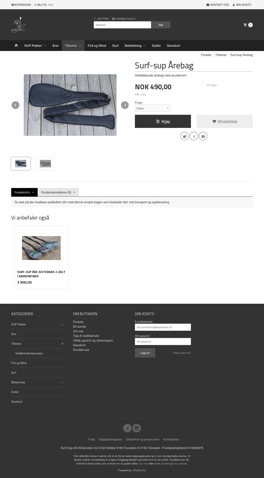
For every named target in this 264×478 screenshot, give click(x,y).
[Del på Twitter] (184, 136)
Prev (19, 104)
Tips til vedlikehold (86, 335)
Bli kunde (79, 326)
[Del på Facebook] (194, 136)
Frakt (91, 439)
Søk (160, 25)
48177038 (103, 18)
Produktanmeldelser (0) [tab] (56, 192)
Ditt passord (142, 336)
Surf (115, 45)
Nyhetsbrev (171, 439)
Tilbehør (71, 45)
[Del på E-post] (203, 136)
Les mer (144, 463)
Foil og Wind (97, 45)
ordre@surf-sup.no (125, 18)
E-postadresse (144, 321)
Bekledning (133, 45)
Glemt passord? (182, 353)
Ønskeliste (226, 121)
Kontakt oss (81, 349)
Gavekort (173, 45)
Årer (55, 45)
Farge (138, 102)
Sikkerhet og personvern (142, 439)
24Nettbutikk (139, 470)
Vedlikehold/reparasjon (29, 353)
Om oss (78, 331)
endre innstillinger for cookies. (171, 463)
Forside (206, 55)
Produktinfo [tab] (22, 192)
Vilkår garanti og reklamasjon (93, 340)
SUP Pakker (33, 45)
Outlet (156, 45)
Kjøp (166, 121)
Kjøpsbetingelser (110, 439)
